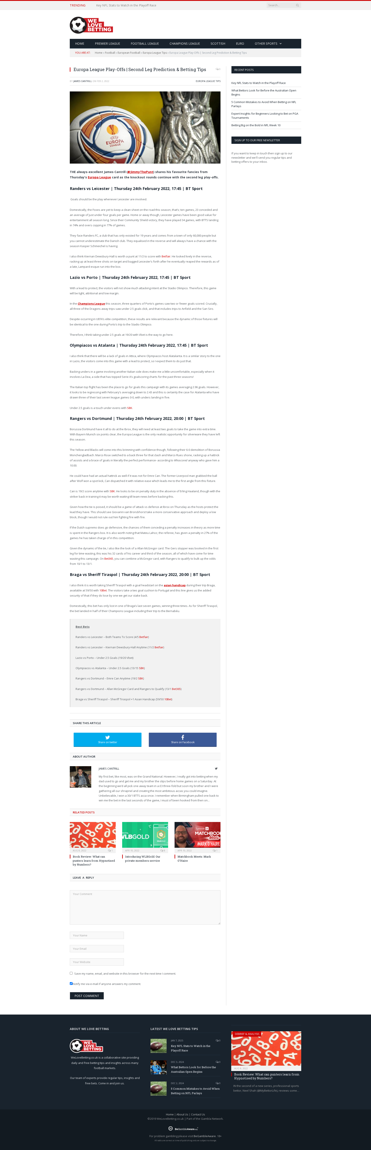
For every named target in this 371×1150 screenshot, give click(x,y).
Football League (145, 43)
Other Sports (266, 43)
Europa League (99, 177)
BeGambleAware (205, 1136)
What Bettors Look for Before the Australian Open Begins (136, 5)
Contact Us (198, 1114)
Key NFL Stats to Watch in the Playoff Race (258, 83)
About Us (182, 1114)
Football (110, 53)
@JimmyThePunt (140, 172)
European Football (129, 53)
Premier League (107, 43)
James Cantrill (82, 81)
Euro (240, 43)
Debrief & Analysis (247, 1034)
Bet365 (108, 559)
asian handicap (175, 585)
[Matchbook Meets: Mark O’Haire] (197, 837)
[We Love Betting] (91, 24)
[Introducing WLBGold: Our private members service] (145, 837)
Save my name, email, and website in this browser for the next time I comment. (125, 973)
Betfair (166, 256)
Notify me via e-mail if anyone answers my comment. (107, 984)
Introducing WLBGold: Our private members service (142, 858)
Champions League (185, 43)
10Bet (103, 590)
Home (98, 53)
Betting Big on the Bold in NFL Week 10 (255, 125)
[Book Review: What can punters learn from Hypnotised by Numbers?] (93, 837)
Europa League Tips (155, 53)
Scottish (218, 43)
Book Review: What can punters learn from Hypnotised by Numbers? (94, 860)
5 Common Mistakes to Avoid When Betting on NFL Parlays (195, 1091)
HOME (79, 43)
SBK (129, 408)
